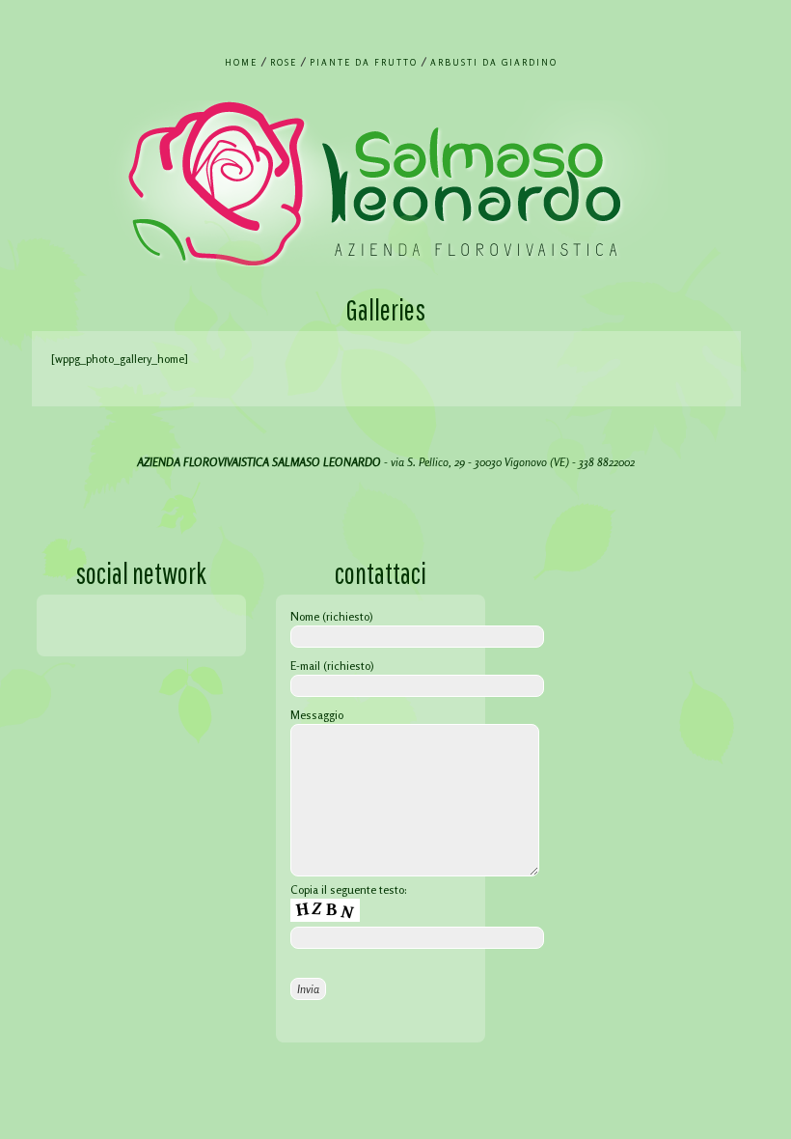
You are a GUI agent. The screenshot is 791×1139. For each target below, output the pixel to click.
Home (241, 62)
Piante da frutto (364, 62)
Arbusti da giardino (494, 62)
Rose (283, 62)
